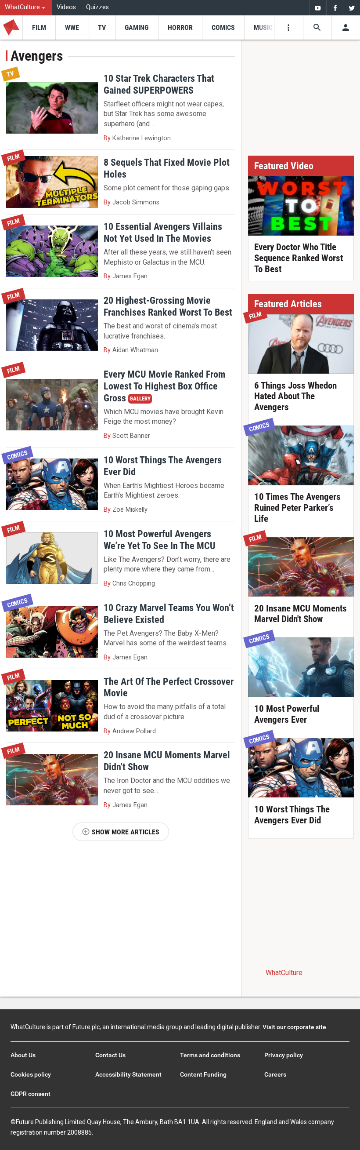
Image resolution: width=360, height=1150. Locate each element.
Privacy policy (283, 1055)
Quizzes (97, 7)
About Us (23, 1055)
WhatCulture (284, 972)
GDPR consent (30, 1093)
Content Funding (203, 1074)
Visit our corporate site (294, 1026)
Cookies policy (31, 1074)
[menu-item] (38, 27)
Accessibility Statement (128, 1074)
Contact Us (110, 1055)
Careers (275, 1074)
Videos (66, 7)
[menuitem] (26, 7)
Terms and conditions (210, 1055)
